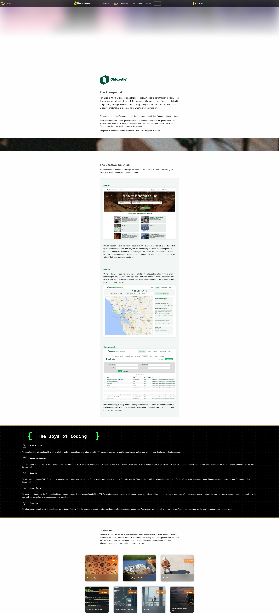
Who (140, 3)
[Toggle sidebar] (2, 3)
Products (124, 3)
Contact (200, 3)
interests (7, 3)
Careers (148, 3)
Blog (133, 3)
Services (106, 3)
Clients (115, 3)
